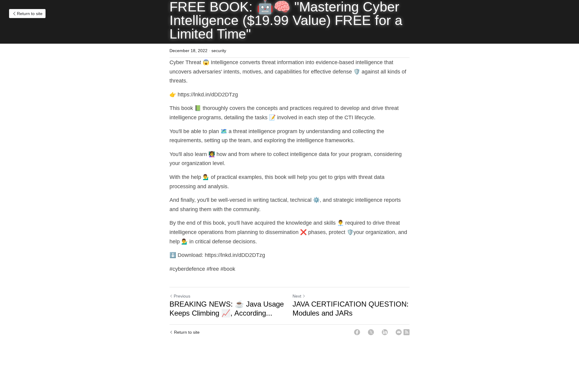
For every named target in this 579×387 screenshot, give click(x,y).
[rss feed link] (406, 332)
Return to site (30, 13)
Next (297, 296)
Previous (182, 296)
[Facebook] (357, 332)
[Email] (399, 332)
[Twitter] (371, 332)
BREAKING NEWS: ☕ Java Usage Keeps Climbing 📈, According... (226, 308)
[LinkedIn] (385, 332)
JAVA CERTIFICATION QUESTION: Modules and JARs (351, 308)
